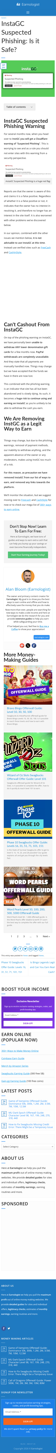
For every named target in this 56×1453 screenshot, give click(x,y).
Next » (46, 936)
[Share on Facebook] (20, 948)
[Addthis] (22, 645)
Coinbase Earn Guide (12, 1058)
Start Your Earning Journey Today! (28, 554)
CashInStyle (15, 252)
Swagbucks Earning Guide (15, 1073)
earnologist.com (42, 637)
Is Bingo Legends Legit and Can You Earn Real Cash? (42, 967)
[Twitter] (28, 645)
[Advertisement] (28, 288)
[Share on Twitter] (25, 948)
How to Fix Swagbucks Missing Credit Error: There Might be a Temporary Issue (31, 1126)
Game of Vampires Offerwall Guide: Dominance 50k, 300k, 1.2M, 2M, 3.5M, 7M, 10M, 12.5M (30, 1104)
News (3, 18)
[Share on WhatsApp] (15, 948)
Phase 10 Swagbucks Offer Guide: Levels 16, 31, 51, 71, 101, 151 (13, 967)
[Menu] (28, 12)
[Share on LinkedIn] (41, 948)
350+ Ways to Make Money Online (20, 1050)
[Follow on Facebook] (3, 1328)
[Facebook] (34, 645)
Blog (23, 1444)
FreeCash (46, 247)
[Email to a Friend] (30, 948)
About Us (31, 1444)
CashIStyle (42, 499)
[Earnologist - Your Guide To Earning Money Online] (28, 4)
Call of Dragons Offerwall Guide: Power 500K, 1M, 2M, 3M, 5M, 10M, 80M (29, 1382)
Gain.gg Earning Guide (13, 1081)
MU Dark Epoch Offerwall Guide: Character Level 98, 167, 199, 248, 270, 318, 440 (29, 1115)
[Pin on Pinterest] (35, 948)
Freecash (26, 499)
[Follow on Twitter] (9, 1328)
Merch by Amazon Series (14, 1065)
